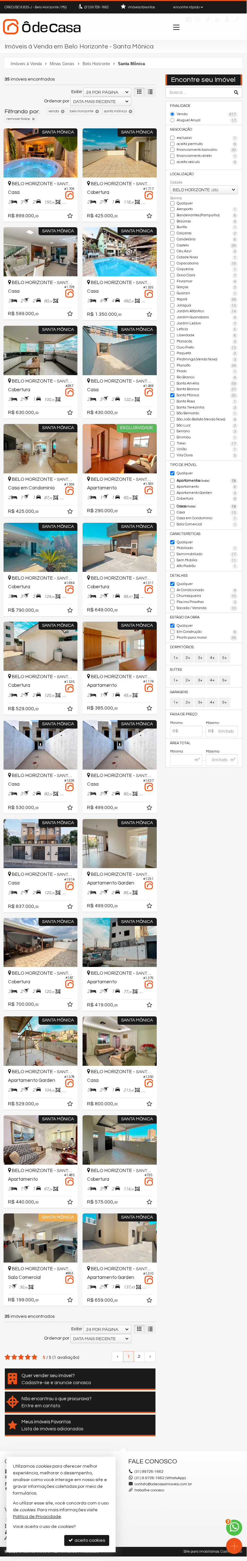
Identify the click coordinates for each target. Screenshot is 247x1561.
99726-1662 (96, 7)
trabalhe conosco (149, 1490)
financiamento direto (206, 156)
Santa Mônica (206, 395)
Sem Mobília (206, 560)
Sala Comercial (206, 524)
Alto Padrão (206, 566)
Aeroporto (206, 209)
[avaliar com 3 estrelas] (21, 1357)
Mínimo (176, 723)
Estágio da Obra (184, 617)
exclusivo (206, 138)
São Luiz (206, 426)
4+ (212, 658)
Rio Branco (206, 377)
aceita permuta (206, 144)
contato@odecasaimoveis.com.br (163, 1484)
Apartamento (206, 487)
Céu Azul (206, 251)
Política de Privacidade (37, 1516)
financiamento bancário (206, 150)
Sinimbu (206, 438)
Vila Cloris (206, 455)
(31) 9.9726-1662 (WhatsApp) (160, 1478)
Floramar (206, 282)
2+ (188, 658)
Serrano (206, 431)
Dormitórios (182, 647)
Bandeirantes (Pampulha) (206, 215)
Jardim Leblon (206, 324)
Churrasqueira (206, 596)
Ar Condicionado (206, 590)
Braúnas (206, 222)
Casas (206, 507)
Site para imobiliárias (201, 1551)
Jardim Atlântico (206, 311)
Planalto (206, 366)
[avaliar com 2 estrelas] (14, 1357)
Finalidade (180, 106)
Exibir (76, 92)
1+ (175, 658)
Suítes (176, 669)
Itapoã (206, 300)
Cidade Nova (206, 257)
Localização (182, 174)
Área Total (180, 743)
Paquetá (206, 353)
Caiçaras (206, 233)
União (206, 449)
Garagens (179, 692)
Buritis (206, 227)
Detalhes (179, 575)
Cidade (176, 182)
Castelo (206, 246)
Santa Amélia (206, 384)
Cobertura (206, 499)
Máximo (212, 723)
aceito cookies (89, 1540)
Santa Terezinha (206, 408)
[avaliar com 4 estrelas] (28, 1357)
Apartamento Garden (206, 493)
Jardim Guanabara (206, 317)
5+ (224, 658)
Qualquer (185, 203)
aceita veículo (206, 162)
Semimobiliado (206, 554)
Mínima (176, 751)
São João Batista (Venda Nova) (206, 420)
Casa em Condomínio (206, 518)
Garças (206, 287)
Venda (206, 114)
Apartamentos (206, 481)
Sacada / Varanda (206, 608)
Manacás (206, 342)
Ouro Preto (206, 348)
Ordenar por (56, 101)
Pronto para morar (206, 638)
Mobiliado (206, 548)
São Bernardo (206, 413)
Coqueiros (206, 269)
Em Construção (206, 632)
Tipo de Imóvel (183, 465)
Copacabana (206, 264)
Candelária (206, 239)
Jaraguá (206, 306)
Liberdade (206, 335)
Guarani (206, 293)
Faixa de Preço (183, 714)
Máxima (212, 751)
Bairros (176, 198)
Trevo (206, 444)
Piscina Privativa (206, 602)
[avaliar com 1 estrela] (7, 1357)
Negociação (181, 129)
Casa (206, 513)
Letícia (206, 329)
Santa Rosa (206, 402)
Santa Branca (206, 389)
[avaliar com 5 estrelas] (34, 1357)
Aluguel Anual (206, 120)
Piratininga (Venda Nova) (206, 360)
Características (185, 534)
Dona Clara (206, 275)
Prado (206, 371)
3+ (200, 658)
